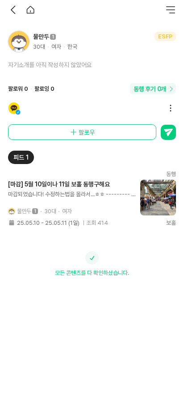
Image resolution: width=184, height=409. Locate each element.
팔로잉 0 (44, 89)
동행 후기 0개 (150, 89)
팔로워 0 (18, 89)
